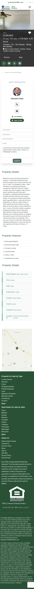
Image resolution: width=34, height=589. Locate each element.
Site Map (4, 453)
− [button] (4, 333)
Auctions (4, 401)
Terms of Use (6, 458)
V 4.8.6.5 (26, 507)
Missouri (4, 412)
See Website (18, 116)
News (3, 448)
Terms (30, 370)
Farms (4, 384)
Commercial (6, 398)
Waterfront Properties (9, 393)
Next (31, 14)
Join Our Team (6, 446)
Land (3, 391)
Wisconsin (5, 431)
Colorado (5, 420)
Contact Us (5, 443)
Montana (4, 417)
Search (2, 72)
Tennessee (5, 427)
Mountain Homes (7, 396)
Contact (21, 2)
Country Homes (7, 379)
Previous (1, 14)
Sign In (4, 450)
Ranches (5, 382)
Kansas (4, 415)
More (4, 403)
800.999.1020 (9, 507)
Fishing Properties (8, 389)
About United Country (9, 441)
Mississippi (5, 429)
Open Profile (18, 120)
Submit (17, 161)
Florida (4, 422)
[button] (17, 104)
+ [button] (4, 331)
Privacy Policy (6, 455)
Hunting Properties (8, 386)
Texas (3, 410)
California (5, 424)
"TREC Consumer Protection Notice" (14, 503)
